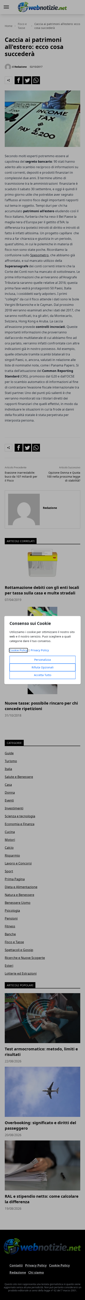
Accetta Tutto (42, 675)
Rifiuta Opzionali (43, 667)
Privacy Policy (40, 650)
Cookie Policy (18, 650)
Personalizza (42, 660)
